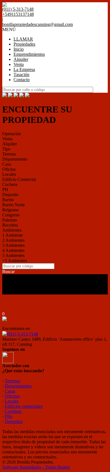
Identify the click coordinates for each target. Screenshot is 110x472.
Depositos (14, 421)
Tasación (21, 74)
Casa (6, 164)
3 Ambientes (13, 245)
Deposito (10, 194)
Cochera (9, 184)
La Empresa (24, 69)
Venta (19, 64)
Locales (9, 174)
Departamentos (18, 386)
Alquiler (21, 59)
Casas (10, 391)
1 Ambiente (12, 235)
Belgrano (10, 209)
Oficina (9, 169)
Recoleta (10, 225)
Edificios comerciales (24, 406)
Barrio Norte (13, 204)
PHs (8, 416)
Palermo (9, 220)
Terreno (9, 154)
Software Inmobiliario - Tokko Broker (36, 467)
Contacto (22, 79)
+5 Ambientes (14, 260)
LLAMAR (23, 39)
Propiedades (24, 44)
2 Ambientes (13, 240)
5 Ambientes (13, 255)
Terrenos (12, 380)
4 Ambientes (13, 250)
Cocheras (13, 411)
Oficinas (12, 396)
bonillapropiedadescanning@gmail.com (37, 24)
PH (5, 189)
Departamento (14, 159)
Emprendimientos (29, 54)
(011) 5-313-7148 (22, 334)
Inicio (19, 49)
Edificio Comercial (19, 179)
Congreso (10, 214)
